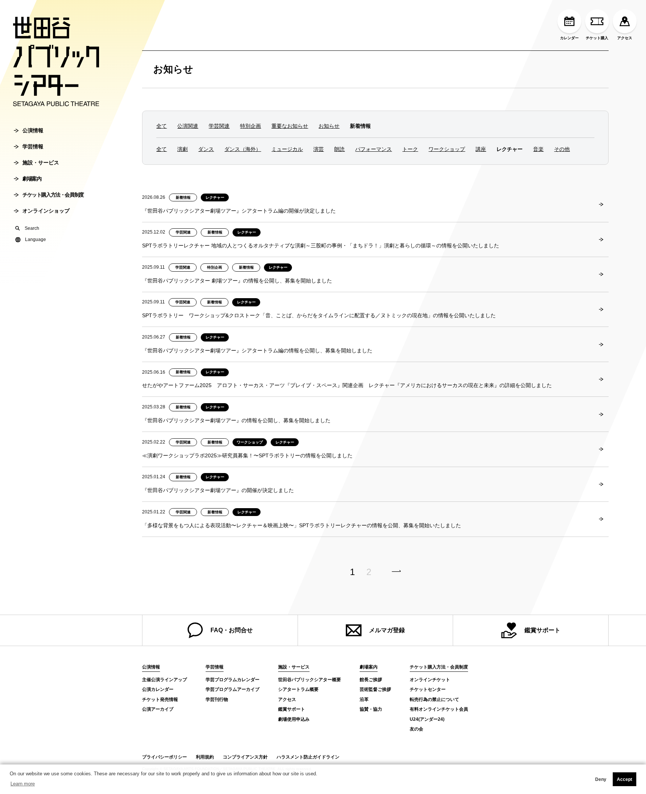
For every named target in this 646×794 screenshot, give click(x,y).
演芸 (318, 149)
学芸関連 (219, 126)
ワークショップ (446, 149)
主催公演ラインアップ (164, 679)
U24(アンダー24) (427, 719)
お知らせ (173, 69)
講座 (481, 149)
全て (161, 126)
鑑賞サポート (542, 630)
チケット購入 (597, 38)
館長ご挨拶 (371, 679)
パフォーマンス (373, 149)
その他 (562, 149)
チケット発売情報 (160, 699)
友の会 (416, 729)
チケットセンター (428, 689)
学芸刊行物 (217, 699)
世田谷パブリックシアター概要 (309, 679)
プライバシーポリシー (164, 757)
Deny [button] (600, 779)
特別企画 (250, 126)
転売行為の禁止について (434, 699)
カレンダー (569, 38)
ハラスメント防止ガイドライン (308, 757)
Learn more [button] (22, 784)
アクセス (624, 38)
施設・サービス (40, 163)
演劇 (182, 149)
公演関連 (187, 126)
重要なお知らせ (289, 126)
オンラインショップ (46, 211)
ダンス (206, 149)
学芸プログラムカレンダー (232, 679)
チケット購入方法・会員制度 (53, 195)
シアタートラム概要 (298, 689)
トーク (410, 149)
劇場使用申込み (294, 719)
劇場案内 (31, 179)
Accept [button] (624, 779)
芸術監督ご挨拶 (375, 689)
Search (32, 228)
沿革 (364, 699)
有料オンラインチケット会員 (439, 709)
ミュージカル (287, 149)
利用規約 (205, 757)
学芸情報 (32, 146)
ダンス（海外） (242, 149)
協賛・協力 (371, 709)
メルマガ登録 (387, 630)
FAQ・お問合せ (231, 630)
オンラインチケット (430, 679)
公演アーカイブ (157, 709)
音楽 (538, 149)
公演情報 (32, 130)
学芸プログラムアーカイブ (232, 689)
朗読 (339, 149)
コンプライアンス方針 (245, 757)
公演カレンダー (157, 689)
